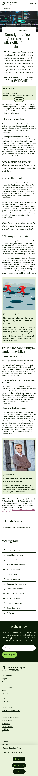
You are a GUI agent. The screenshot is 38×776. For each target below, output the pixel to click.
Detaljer (17, 765)
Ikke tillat (19, 771)
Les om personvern (12, 752)
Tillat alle (19, 759)
